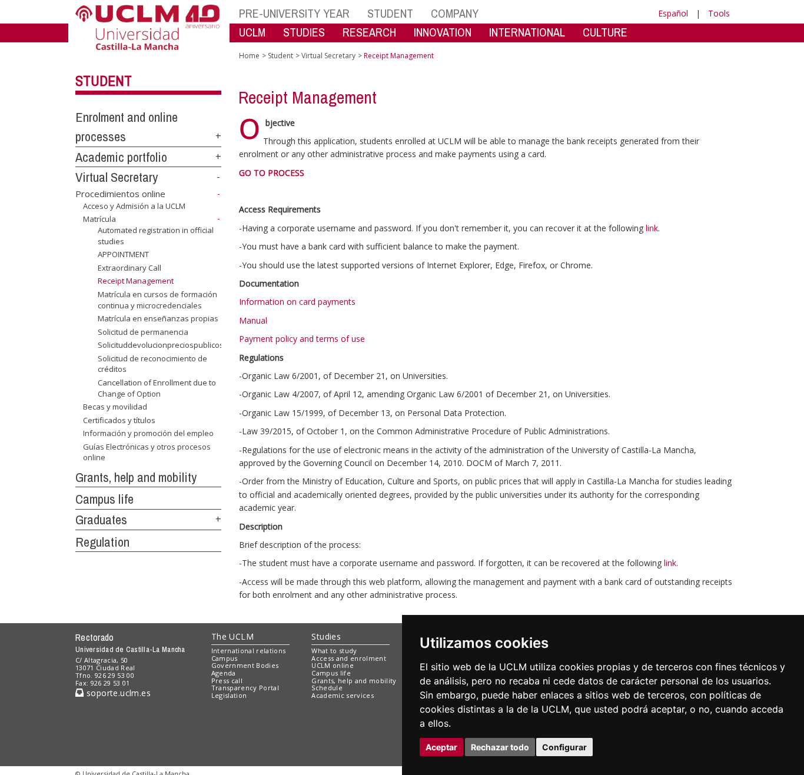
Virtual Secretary (116, 177)
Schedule (327, 687)
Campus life (104, 499)
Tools (719, 13)
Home (249, 56)
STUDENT (390, 13)
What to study (334, 650)
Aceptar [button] (441, 747)
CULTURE (605, 32)
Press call (226, 680)
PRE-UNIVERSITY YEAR (294, 13)
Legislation (229, 695)
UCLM (252, 32)
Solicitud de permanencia (143, 332)
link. (653, 228)
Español (673, 13)
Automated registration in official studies (156, 235)
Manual (253, 320)
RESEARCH (369, 32)
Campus (224, 658)
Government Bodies (245, 665)
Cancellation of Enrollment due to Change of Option (157, 387)
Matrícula (99, 219)
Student (103, 80)
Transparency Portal (245, 687)
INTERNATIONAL (527, 32)
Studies (326, 636)
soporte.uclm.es (117, 693)
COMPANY (455, 13)
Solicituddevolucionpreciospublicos (161, 345)
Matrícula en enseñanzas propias (158, 318)
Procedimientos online (120, 193)
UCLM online (332, 665)
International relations (248, 650)
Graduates (101, 519)
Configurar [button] (564, 747)
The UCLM (232, 636)
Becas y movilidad (115, 406)
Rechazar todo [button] (500, 747)
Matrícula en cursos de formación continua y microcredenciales (157, 299)
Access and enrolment (348, 658)
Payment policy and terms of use (302, 338)
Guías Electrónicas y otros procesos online (147, 452)
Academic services (342, 695)
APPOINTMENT (123, 254)
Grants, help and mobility (136, 477)
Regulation (102, 542)
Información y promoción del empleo (148, 433)
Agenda (223, 672)
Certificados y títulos (119, 420)
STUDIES (304, 32)
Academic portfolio (121, 157)
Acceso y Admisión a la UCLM (134, 206)
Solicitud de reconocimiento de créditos (152, 363)
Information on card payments (297, 301)
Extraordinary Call (129, 267)
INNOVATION (442, 32)
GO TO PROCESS (271, 172)
